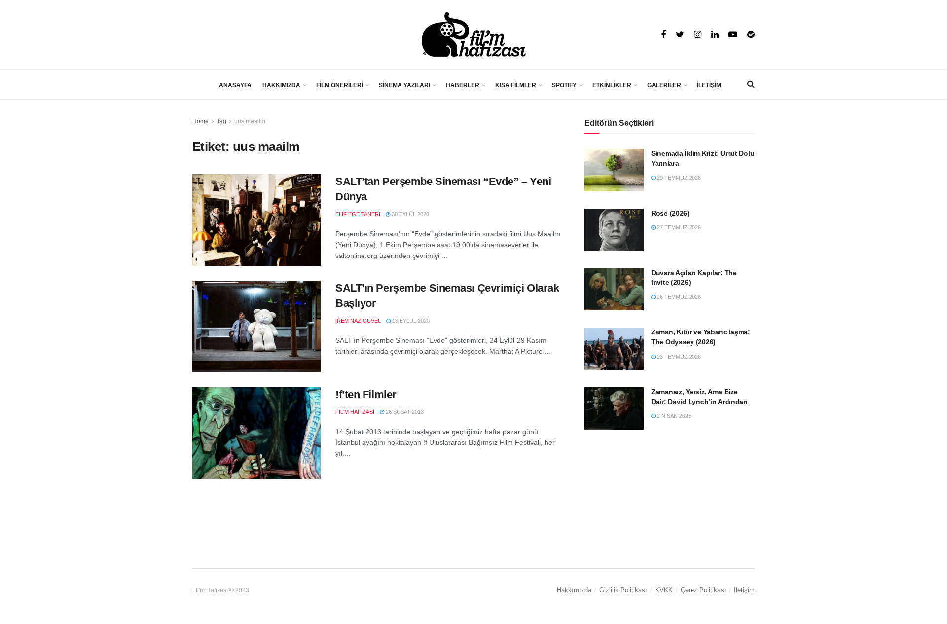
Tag (221, 121)
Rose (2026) (670, 213)
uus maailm (249, 121)
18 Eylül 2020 (410, 321)
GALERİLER (664, 85)
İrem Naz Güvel (358, 321)
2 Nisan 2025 (673, 416)
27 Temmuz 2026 (678, 227)
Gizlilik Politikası (623, 590)
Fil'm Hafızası (354, 412)
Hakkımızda (574, 590)
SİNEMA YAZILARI (404, 85)
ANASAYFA (235, 85)
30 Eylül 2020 (409, 214)
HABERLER (462, 85)
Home (200, 121)
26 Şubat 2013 (404, 412)
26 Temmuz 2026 (678, 297)
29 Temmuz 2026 (678, 178)
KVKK (664, 590)
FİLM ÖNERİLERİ (339, 85)
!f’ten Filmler (366, 394)
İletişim (744, 590)
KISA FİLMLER (515, 85)
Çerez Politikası (703, 590)
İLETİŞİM (709, 85)
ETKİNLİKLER (611, 85)
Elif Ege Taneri (357, 214)
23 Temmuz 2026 (678, 357)
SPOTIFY (564, 85)
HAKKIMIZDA (281, 85)
